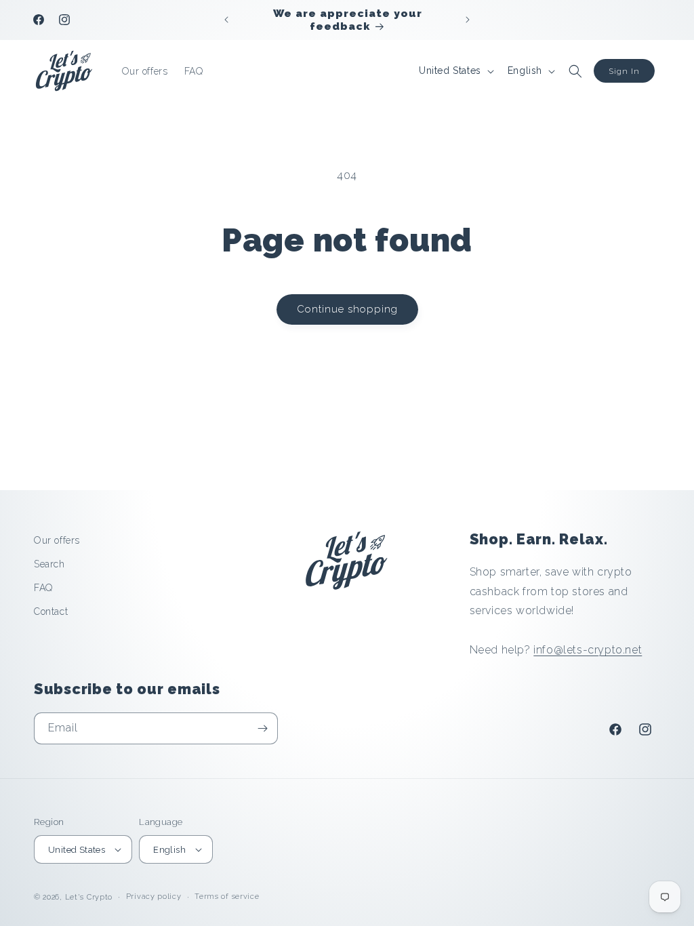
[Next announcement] (468, 20)
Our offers (57, 540)
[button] (575, 71)
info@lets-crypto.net (587, 649)
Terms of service (227, 896)
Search (49, 564)
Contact (51, 611)
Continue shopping (347, 309)
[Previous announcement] (226, 20)
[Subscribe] (262, 728)
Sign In (624, 71)
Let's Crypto (89, 897)
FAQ (43, 587)
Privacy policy (154, 896)
